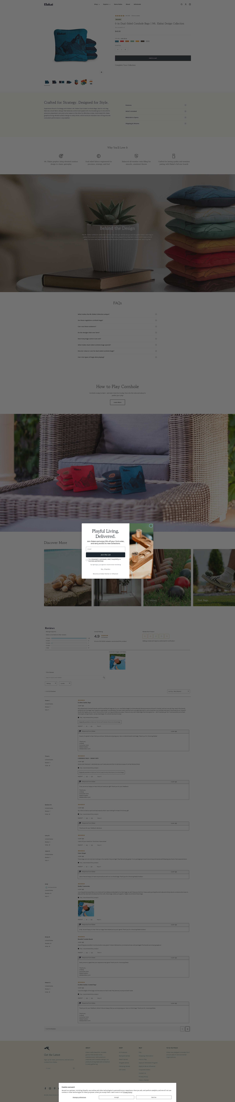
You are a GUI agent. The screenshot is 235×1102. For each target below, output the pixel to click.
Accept (116, 1097)
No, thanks (105, 569)
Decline (153, 1097)
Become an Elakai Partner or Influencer (105, 574)
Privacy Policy (127, 1092)
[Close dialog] (151, 525)
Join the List (106, 555)
